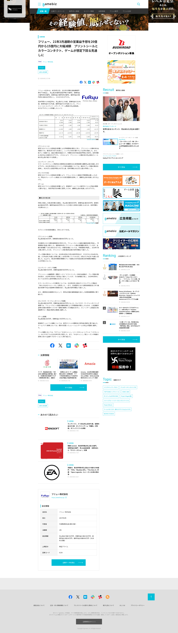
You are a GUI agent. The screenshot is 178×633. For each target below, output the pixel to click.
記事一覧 (43, 11)
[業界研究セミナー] (121, 71)
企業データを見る (69, 562)
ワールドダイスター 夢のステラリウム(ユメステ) (117, 409)
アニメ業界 (114, 11)
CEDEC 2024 (125, 392)
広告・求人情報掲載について (59, 605)
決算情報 (101, 11)
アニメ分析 (127, 11)
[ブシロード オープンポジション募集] (121, 46)
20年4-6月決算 (43, 72)
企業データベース (57, 11)
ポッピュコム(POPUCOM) (111, 396)
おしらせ (122, 605)
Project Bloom (108, 405)
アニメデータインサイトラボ (128, 387)
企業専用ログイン (88, 622)
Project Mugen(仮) (126, 396)
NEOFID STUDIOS (109, 414)
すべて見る (68, 387)
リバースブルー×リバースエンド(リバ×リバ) (116, 400)
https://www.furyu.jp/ (58, 497)
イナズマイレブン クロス (110, 387)
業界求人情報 (74, 11)
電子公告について (108, 605)
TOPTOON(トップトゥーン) (111, 392)
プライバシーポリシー (138, 605)
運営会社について (39, 605)
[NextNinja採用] (121, 359)
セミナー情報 (89, 11)
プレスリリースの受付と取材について (85, 605)
